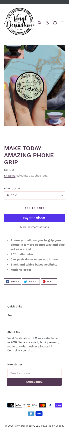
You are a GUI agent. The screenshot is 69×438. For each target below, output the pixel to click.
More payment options (34, 226)
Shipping (9, 175)
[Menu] (63, 22)
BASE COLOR (12, 188)
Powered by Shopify (52, 425)
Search (12, 315)
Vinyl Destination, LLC (27, 425)
